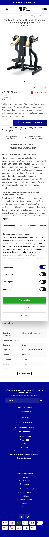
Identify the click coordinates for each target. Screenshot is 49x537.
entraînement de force (37, 167)
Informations (18, 144)
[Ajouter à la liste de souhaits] (41, 87)
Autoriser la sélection (24, 308)
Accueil (8, 16)
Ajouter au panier (31, 122)
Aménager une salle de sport (24, 451)
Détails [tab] (21, 225)
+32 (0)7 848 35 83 (25, 422)
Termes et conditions (24, 481)
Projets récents (24, 466)
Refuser (24, 316)
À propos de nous (24, 436)
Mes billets (25, 496)
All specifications (24, 373)
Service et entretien (24, 458)
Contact (24, 470)
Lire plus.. (22, 116)
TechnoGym (24, 25)
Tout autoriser (24, 300)
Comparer (24, 503)
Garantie (24, 477)
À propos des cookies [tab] (37, 225)
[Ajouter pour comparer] (45, 87)
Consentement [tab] (9, 225)
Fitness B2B (24, 440)
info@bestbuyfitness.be (25, 427)
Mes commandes (24, 492)
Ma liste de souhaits (24, 500)
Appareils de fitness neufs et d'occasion (24, 454)
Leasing (24, 444)
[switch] (42, 274)
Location (24, 447)
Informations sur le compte (25, 489)
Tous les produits (24, 507)
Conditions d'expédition (23, 148)
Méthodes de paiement (24, 473)
